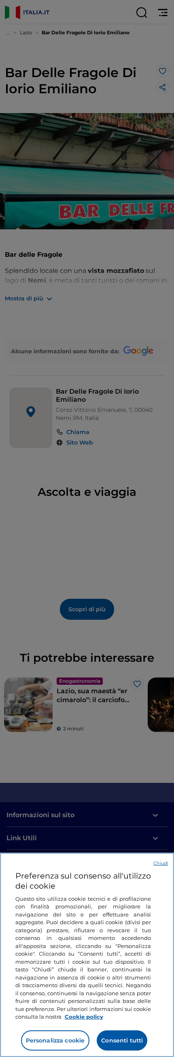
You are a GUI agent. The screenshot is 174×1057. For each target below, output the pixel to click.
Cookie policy (84, 1016)
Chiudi (160, 863)
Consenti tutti (122, 1040)
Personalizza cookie (55, 1040)
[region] (87, 955)
